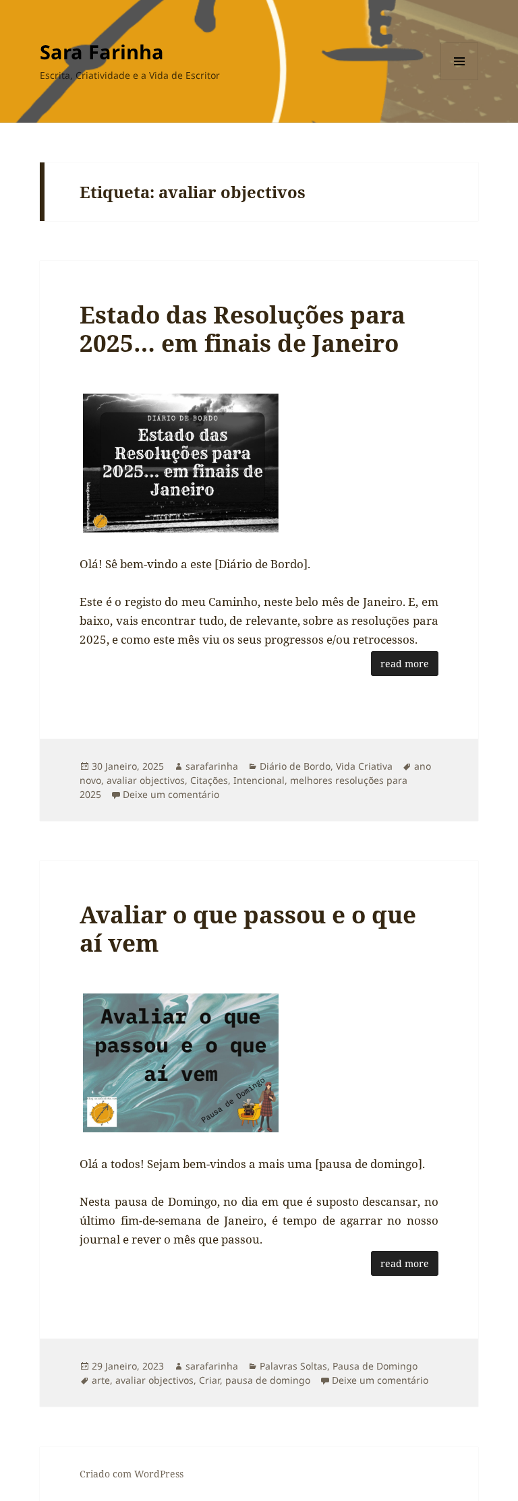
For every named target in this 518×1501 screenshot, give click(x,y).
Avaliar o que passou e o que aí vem (248, 928)
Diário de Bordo (295, 766)
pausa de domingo (267, 1380)
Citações (209, 780)
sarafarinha (211, 766)
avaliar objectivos (146, 780)
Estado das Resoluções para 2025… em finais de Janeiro (242, 329)
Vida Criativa (364, 766)
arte (101, 1380)
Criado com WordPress (131, 1473)
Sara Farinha (102, 51)
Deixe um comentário (171, 794)
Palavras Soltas (293, 1365)
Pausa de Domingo (375, 1365)
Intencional (259, 780)
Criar (209, 1380)
